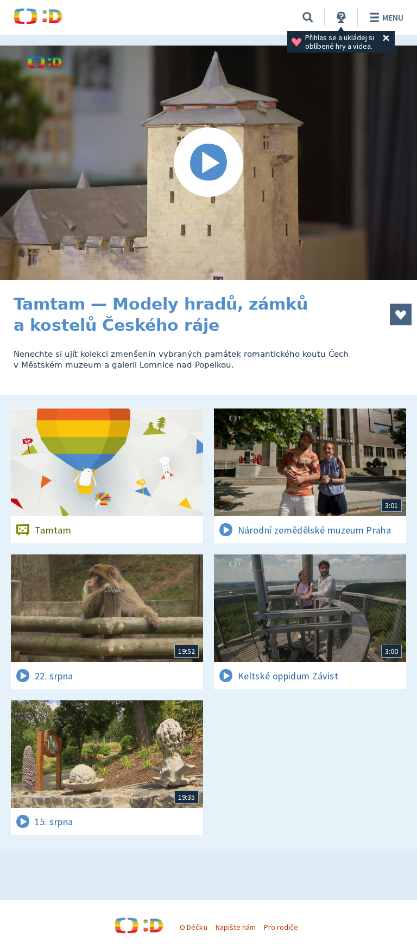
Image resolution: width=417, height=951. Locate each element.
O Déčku (193, 927)
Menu (392, 17)
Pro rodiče (281, 927)
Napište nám (236, 927)
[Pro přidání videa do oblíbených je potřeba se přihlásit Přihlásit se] (401, 314)
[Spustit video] (208, 163)
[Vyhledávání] (308, 17)
